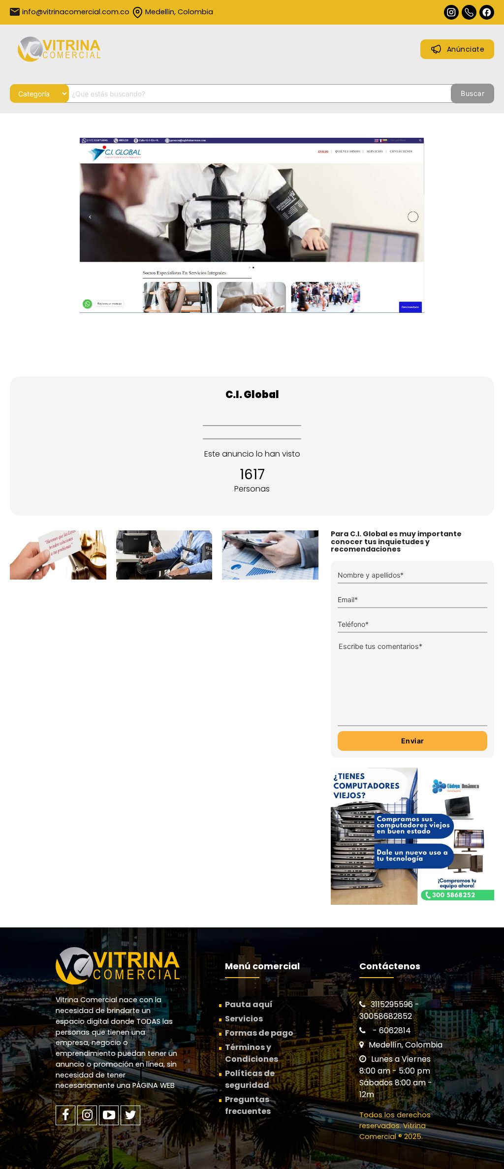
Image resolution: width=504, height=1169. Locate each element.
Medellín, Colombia (179, 12)
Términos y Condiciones (251, 1053)
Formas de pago (259, 1033)
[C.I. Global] (252, 247)
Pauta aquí (249, 1004)
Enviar (412, 741)
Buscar (472, 93)
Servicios (244, 1018)
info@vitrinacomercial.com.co (75, 12)
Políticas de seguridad (250, 1079)
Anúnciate (466, 49)
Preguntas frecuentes (248, 1105)
